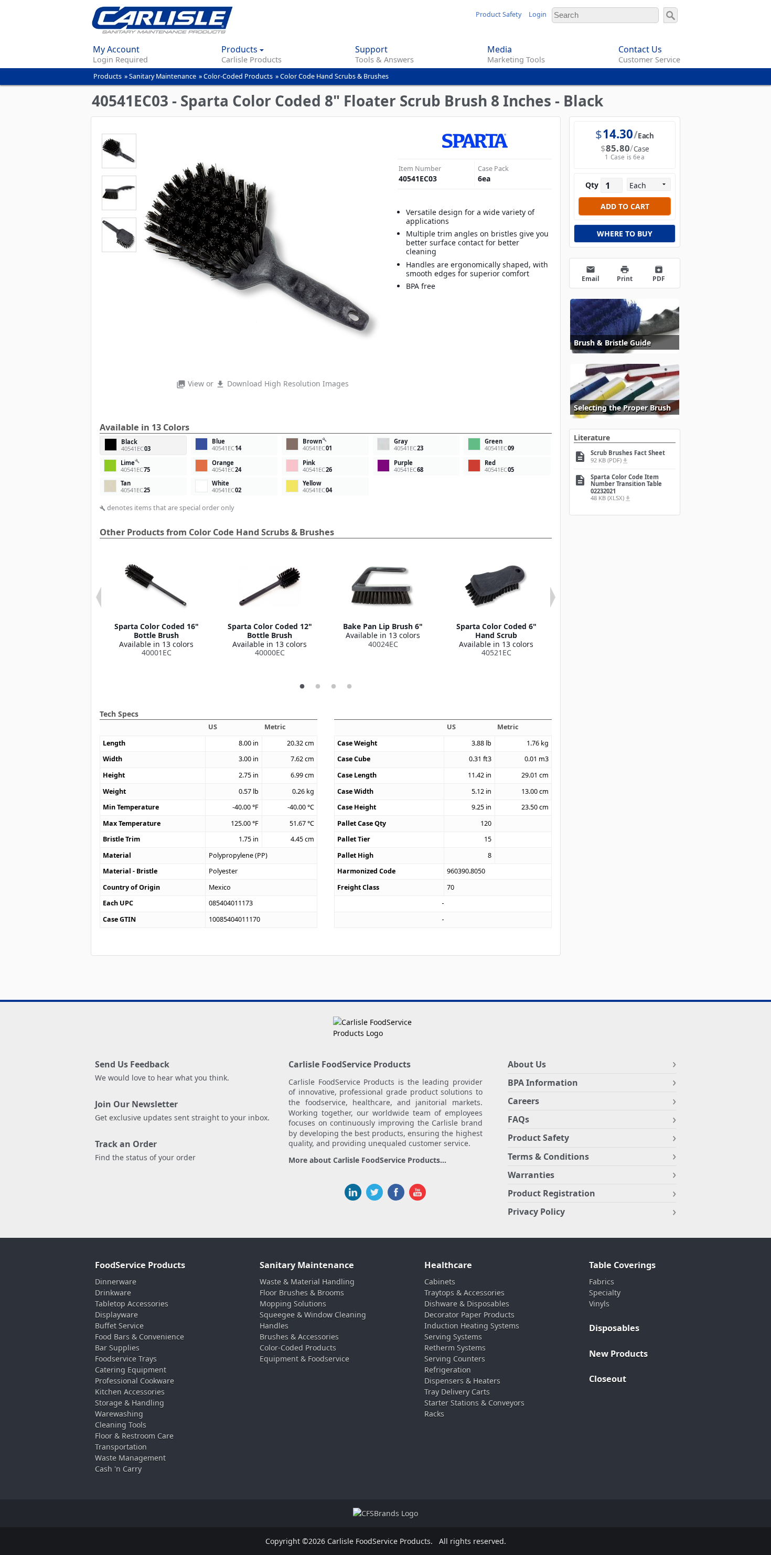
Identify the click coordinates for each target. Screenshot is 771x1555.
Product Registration (551, 1193)
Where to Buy (624, 234)
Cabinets (439, 1282)
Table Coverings (622, 1265)
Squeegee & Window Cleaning (313, 1315)
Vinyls (599, 1304)
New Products (618, 1353)
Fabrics (601, 1282)
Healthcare (448, 1265)
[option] (156, 606)
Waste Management (130, 1458)
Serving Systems (453, 1337)
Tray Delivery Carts (457, 1392)
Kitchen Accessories (130, 1392)
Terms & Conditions (548, 1156)
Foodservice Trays (126, 1359)
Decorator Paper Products (469, 1315)
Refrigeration (447, 1370)
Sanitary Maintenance (162, 76)
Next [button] (553, 597)
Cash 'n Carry (118, 1469)
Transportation (121, 1447)
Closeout (607, 1379)
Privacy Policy (536, 1211)
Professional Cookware (134, 1381)
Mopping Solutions (293, 1304)
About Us (527, 1064)
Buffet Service (119, 1326)
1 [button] (302, 687)
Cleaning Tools (120, 1425)
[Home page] (162, 31)
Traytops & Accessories (464, 1293)
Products (107, 76)
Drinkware (113, 1293)
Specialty (604, 1293)
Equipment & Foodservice (304, 1359)
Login (538, 14)
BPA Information (543, 1082)
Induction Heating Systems (471, 1326)
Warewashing (119, 1414)
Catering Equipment (130, 1370)
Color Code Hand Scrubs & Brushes (334, 76)
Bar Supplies (117, 1348)
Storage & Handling (129, 1403)
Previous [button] (98, 597)
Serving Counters (454, 1359)
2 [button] (318, 687)
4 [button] (349, 687)
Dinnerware (115, 1282)
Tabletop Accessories (131, 1304)
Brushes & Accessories (299, 1337)
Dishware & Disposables (466, 1304)
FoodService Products (140, 1265)
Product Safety (498, 14)
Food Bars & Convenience (139, 1337)
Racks (434, 1414)
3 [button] (333, 687)
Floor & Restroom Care (134, 1436)
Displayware (116, 1315)
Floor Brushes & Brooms (302, 1293)
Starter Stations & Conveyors (474, 1403)
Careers (523, 1101)
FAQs (518, 1119)
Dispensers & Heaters (462, 1381)
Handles (274, 1326)
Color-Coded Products (238, 76)
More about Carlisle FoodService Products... (367, 1160)
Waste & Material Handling (307, 1282)
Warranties (531, 1175)
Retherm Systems (455, 1348)
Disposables (614, 1328)
